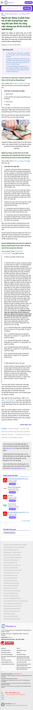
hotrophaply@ (17, 468)
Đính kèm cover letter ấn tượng (11, 596)
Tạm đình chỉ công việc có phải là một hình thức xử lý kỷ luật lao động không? (18, 54)
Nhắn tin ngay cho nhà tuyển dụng (12, 565)
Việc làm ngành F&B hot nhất (11, 616)
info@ (8, 637)
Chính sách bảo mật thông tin (24, 660)
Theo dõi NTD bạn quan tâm (10, 578)
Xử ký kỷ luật (25, 428)
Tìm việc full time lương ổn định (11, 560)
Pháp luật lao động (11, 14)
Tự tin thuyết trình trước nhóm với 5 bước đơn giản (16, 601)
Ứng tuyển (12, 484)
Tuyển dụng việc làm (6, 660)
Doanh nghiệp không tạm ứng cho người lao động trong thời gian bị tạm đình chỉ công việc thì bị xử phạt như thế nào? (17, 68)
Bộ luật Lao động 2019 (19, 83)
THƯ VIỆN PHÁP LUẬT (12, 692)
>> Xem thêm (25, 521)
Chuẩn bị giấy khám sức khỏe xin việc (13, 606)
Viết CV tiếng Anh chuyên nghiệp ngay (13, 603)
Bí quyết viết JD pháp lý (9, 613)
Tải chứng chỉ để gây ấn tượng (11, 593)
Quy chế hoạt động (21, 654)
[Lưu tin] (17, 484)
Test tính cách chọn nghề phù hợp (12, 611)
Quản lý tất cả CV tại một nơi (10, 588)
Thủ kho (10, 495)
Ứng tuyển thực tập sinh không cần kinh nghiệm (15, 544)
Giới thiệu (3, 648)
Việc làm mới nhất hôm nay (10, 562)
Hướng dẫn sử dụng (21, 650)
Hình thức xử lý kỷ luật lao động (11, 437)
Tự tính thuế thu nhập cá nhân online (12, 570)
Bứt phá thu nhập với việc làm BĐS (12, 555)
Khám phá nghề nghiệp (6, 654)
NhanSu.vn (11, 2)
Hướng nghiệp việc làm (6, 662)
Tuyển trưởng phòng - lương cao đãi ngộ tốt (14, 547)
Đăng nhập (29, 2)
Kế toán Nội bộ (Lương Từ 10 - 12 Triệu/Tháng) (18, 512)
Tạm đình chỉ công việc (22, 434)
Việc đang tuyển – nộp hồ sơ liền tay (12, 552)
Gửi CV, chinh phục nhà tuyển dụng (12, 590)
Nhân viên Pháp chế (14, 487)
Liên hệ (18, 648)
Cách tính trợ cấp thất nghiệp (11, 567)
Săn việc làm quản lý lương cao (11, 550)
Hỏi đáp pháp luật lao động (7, 664)
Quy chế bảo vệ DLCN (22, 662)
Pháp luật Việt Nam (6, 650)
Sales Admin (12, 504)
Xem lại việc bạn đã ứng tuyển (11, 585)
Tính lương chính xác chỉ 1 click (11, 573)
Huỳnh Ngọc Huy (26, 424)
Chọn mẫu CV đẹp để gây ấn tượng (12, 598)
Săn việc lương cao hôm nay (10, 575)
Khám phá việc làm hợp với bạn (11, 583)
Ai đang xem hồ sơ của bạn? (10, 580)
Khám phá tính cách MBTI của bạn (12, 608)
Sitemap (19, 652)
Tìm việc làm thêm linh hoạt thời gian (12, 557)
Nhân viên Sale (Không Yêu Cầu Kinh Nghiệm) (18, 479)
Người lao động (13, 428)
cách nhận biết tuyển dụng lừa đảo (12, 619)
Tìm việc (27, 8)
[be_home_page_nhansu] (2, 14)
